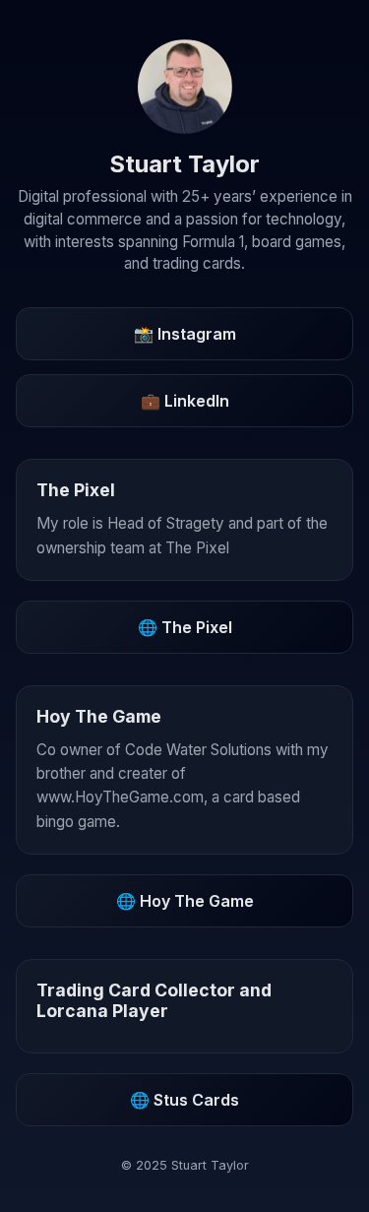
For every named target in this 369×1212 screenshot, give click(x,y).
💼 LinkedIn (185, 401)
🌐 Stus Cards (184, 1100)
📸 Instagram (185, 334)
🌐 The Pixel (185, 627)
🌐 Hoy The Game (185, 901)
